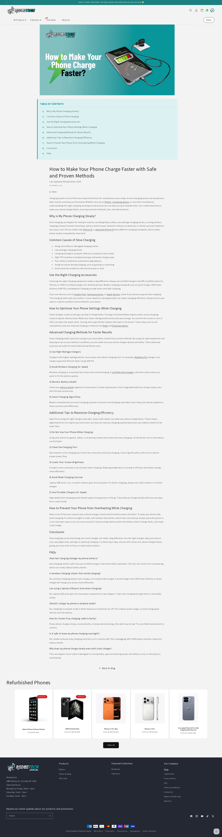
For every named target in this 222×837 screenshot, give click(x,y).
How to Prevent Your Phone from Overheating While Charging (76, 143)
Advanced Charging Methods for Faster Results (69, 132)
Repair (209, 20)
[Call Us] (212, 10)
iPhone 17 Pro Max (111, 729)
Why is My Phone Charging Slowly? (63, 111)
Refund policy (98, 831)
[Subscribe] (50, 816)
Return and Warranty (172, 796)
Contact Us (168, 792)
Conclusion (52, 148)
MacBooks (116, 769)
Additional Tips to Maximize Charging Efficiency (69, 137)
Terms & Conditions (172, 787)
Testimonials (169, 774)
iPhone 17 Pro (150, 729)
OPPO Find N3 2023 (72, 729)
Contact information (149, 831)
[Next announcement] (215, 2)
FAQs (49, 153)
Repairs (62, 769)
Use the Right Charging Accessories (63, 121)
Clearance (116, 773)
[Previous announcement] (7, 2)
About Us (66, 20)
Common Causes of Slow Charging (63, 116)
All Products (18, 20)
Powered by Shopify (84, 831)
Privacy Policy (169, 778)
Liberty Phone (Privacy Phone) (33, 729)
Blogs (166, 769)
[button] (190, 10)
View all (111, 745)
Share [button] (54, 192)
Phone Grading (65, 774)
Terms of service (122, 831)
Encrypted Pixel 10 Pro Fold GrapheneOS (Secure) (188, 729)
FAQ (165, 783)
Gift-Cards (63, 778)
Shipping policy (135, 831)
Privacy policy (110, 831)
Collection (34, 20)
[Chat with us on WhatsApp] (206, 10)
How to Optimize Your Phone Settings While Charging (72, 127)
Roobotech (74, 831)
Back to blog (108, 668)
